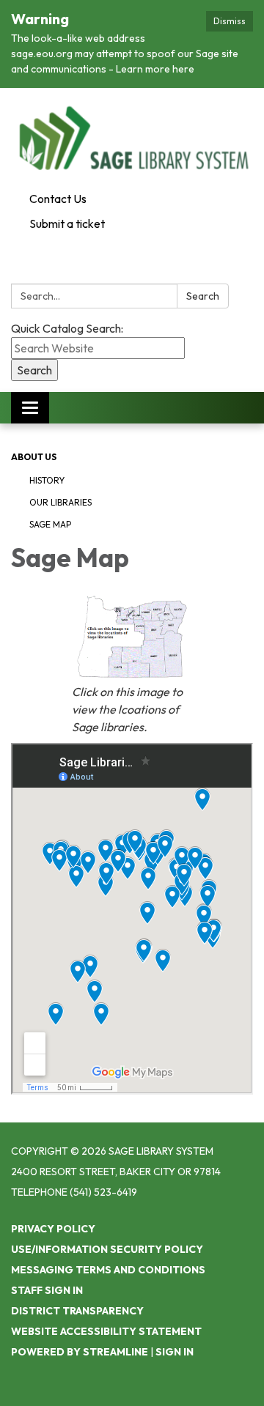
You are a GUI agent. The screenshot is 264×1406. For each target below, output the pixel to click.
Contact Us (58, 198)
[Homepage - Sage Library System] (132, 137)
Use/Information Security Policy (107, 1249)
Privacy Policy (53, 1228)
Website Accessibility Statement (106, 1331)
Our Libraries (60, 502)
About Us (33, 456)
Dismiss (229, 20)
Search (202, 296)
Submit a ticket (67, 223)
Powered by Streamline (79, 1351)
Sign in (174, 1351)
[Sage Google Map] (132, 637)
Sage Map (50, 524)
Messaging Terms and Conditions (108, 1269)
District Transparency (77, 1310)
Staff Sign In (47, 1290)
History (47, 480)
